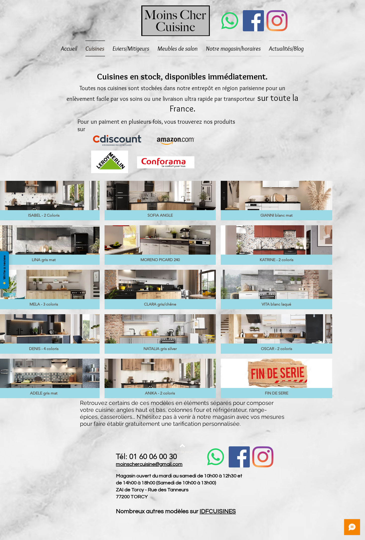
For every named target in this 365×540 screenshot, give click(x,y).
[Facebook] (253, 20)
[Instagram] (277, 20)
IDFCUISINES (218, 511)
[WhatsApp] (229, 20)
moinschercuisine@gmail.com (149, 464)
